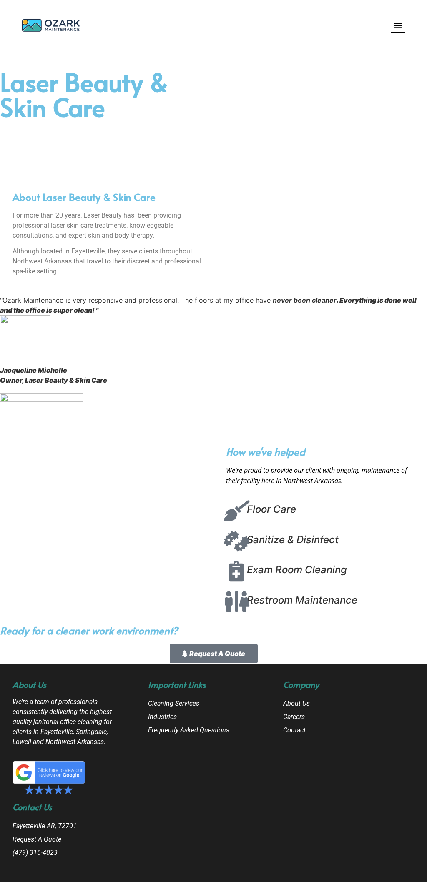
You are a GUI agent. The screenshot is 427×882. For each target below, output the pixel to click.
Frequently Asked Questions (188, 730)
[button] (398, 25)
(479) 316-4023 (35, 853)
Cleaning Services (173, 703)
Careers (294, 717)
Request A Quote (37, 839)
